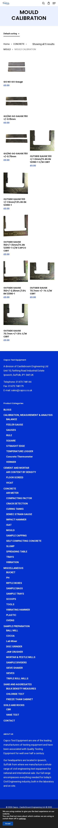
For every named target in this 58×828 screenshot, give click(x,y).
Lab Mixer (11, 641)
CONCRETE (18, 44)
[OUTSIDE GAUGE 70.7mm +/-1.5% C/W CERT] (16, 315)
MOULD (7, 49)
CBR (8, 709)
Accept (7, 824)
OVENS (10, 620)
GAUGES (11, 430)
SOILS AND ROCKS (14, 705)
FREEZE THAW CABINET (19, 699)
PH (7, 577)
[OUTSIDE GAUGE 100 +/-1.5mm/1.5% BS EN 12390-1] (16, 183)
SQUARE (11, 440)
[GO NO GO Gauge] (16, 67)
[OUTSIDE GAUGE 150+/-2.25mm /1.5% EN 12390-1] (16, 272)
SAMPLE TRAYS (15, 593)
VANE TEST (12, 714)
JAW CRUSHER (14, 651)
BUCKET (10, 572)
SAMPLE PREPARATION (17, 626)
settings (22, 818)
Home (7, 44)
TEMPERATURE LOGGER (19, 451)
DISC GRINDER (14, 646)
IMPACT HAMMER (16, 519)
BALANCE (11, 419)
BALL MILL (12, 630)
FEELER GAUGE (14, 424)
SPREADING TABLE (16, 551)
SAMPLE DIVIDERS (16, 662)
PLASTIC (11, 615)
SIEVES (10, 673)
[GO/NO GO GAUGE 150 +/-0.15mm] (16, 101)
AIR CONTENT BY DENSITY (21, 472)
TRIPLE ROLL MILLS (17, 678)
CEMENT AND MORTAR (16, 467)
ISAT (9, 524)
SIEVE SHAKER (14, 667)
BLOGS (7, 409)
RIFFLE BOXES (14, 583)
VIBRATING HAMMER (18, 609)
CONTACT (9, 720)
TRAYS (10, 556)
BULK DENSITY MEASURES (21, 688)
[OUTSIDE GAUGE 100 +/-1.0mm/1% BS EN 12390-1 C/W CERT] (42, 140)
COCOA (10, 635)
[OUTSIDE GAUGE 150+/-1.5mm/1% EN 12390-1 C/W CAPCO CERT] (16, 226)
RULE (9, 435)
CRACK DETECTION (17, 503)
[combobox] (12, 33)
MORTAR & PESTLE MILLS (20, 657)
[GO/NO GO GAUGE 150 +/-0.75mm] (16, 139)
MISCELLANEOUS (13, 568)
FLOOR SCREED (14, 477)
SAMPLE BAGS (14, 588)
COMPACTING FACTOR (19, 498)
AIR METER (12, 492)
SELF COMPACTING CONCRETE (23, 540)
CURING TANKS (15, 508)
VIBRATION (12, 562)
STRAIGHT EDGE (15, 446)
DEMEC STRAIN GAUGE (19, 514)
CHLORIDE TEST (15, 694)
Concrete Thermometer (19, 456)
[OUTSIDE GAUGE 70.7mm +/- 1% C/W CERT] (42, 272)
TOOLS (10, 604)
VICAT (9, 482)
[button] (54, 3)
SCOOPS (11, 599)
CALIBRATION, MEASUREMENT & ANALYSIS (28, 415)
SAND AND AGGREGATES (18, 684)
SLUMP (10, 546)
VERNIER (11, 462)
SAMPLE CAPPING (16, 535)
